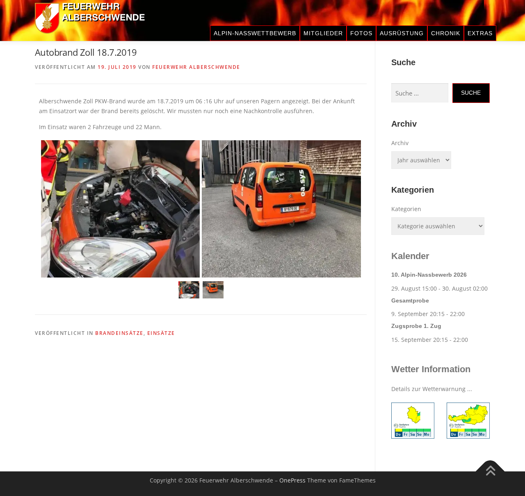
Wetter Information (430, 369)
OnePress (292, 480)
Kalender (410, 256)
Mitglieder (323, 33)
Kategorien (406, 209)
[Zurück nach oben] (490, 471)
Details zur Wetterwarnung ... (431, 389)
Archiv (400, 143)
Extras (480, 33)
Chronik (445, 33)
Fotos (361, 33)
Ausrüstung (402, 33)
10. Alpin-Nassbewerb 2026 (429, 274)
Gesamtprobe (410, 300)
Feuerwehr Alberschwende (196, 67)
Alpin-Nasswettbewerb (255, 33)
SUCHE (471, 92)
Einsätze (161, 333)
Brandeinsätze (119, 333)
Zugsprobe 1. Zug (416, 326)
